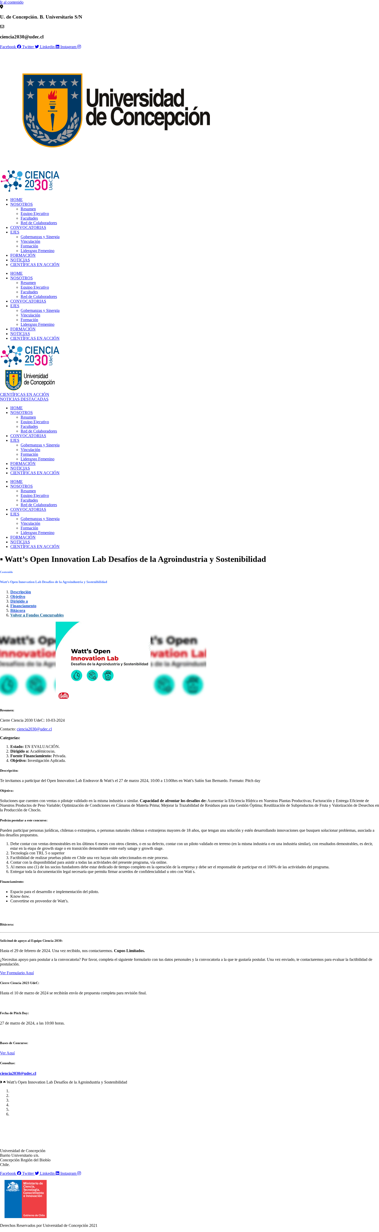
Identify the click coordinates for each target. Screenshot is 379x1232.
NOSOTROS (21, 204)
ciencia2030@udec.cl (34, 729)
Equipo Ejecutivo (35, 213)
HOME (16, 199)
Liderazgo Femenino (37, 250)
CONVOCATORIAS (28, 227)
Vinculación (30, 241)
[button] (189, 1082)
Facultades (29, 218)
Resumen (28, 209)
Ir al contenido (11, 2)
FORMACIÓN (23, 255)
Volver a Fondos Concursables (37, 615)
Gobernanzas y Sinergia (40, 237)
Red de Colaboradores (39, 223)
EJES (14, 232)
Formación (29, 246)
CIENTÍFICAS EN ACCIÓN (35, 264)
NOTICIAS (20, 260)
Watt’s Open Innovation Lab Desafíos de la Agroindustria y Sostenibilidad (67, 1082)
